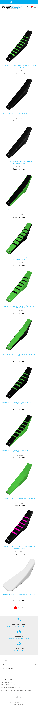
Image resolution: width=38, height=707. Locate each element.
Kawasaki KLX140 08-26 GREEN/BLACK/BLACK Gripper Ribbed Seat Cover (19, 403)
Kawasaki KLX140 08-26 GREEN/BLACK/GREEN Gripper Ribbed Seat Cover (19, 451)
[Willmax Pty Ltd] (12, 7)
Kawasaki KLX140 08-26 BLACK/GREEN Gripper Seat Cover (19, 210)
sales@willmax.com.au (13, 687)
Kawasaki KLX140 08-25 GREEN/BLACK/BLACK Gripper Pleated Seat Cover (19, 66)
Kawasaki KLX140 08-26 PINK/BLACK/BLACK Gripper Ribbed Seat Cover (19, 547)
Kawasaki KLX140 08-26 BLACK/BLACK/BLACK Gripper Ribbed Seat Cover (19, 162)
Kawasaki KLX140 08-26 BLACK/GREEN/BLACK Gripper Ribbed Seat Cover (19, 258)
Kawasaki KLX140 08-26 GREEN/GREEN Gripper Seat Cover (19, 499)
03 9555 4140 (10, 685)
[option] (19, 2)
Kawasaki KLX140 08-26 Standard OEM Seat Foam (19, 594)
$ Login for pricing (19, 73)
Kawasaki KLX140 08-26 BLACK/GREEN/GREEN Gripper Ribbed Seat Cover (19, 306)
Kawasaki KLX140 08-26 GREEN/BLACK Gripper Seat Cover (19, 355)
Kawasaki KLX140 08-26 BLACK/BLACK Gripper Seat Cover (19, 114)
